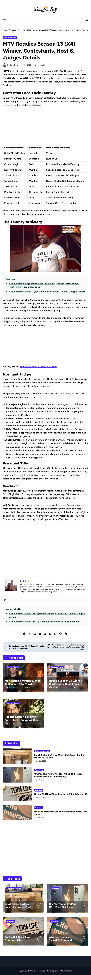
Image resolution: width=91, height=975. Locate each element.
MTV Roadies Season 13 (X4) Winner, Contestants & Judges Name (44, 621)
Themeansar (66, 971)
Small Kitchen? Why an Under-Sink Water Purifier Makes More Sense (59, 756)
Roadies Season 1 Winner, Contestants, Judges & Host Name (22, 720)
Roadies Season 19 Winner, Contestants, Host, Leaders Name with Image (65, 684)
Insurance (38, 790)
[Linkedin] (5, 600)
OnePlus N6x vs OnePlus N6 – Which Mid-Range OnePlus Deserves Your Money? (58, 775)
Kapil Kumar (13, 688)
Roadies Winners (10, 38)
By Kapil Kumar (13, 65)
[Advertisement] (46, 127)
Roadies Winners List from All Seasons (38, 366)
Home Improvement (42, 751)
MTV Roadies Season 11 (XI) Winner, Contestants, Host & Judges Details (47, 291)
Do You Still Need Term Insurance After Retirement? (60, 794)
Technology (39, 770)
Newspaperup (52, 971)
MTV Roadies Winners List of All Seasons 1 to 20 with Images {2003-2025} (22, 684)
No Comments (39, 65)
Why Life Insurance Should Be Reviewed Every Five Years (60, 813)
